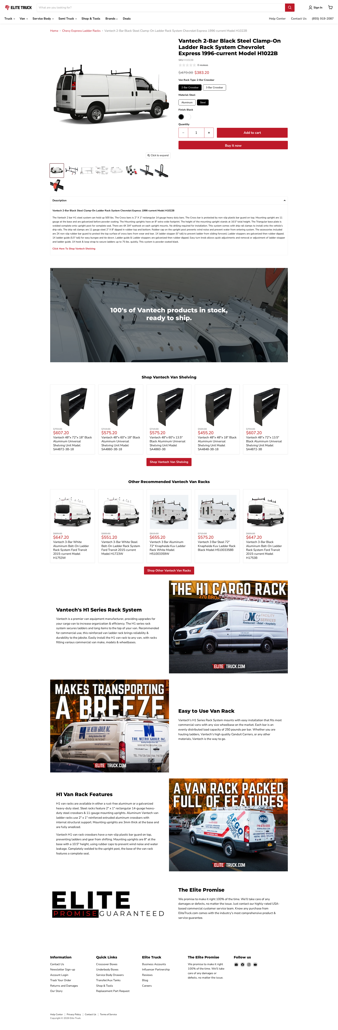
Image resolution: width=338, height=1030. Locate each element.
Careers (147, 986)
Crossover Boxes (106, 964)
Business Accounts (154, 964)
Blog (145, 980)
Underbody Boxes (107, 969)
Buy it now (233, 145)
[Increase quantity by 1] (209, 133)
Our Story (56, 991)
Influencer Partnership (156, 969)
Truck (8, 19)
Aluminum (187, 102)
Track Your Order (60, 980)
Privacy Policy (74, 1014)
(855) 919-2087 (323, 19)
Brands (110, 19)
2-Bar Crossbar (190, 87)
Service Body (42, 19)
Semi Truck (66, 19)
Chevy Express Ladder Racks (81, 31)
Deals (127, 19)
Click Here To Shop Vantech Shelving (73, 248)
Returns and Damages (64, 986)
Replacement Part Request (113, 991)
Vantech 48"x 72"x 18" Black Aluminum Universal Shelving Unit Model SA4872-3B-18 (72, 443)
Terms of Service (108, 1014)
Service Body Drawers (110, 975)
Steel (203, 102)
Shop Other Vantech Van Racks (169, 571)
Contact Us (298, 19)
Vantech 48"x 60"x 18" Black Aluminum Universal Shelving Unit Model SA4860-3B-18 (120, 443)
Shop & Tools (91, 19)
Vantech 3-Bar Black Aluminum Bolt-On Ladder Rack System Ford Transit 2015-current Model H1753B (264, 550)
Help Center (277, 19)
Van (23, 19)
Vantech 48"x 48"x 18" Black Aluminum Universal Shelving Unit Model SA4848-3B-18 (217, 443)
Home (54, 31)
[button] (169, 200)
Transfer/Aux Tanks (108, 980)
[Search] (290, 8)
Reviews (147, 975)
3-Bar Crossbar (214, 87)
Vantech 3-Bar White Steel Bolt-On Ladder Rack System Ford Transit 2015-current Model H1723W (120, 548)
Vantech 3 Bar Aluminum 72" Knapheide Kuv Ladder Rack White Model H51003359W (168, 548)
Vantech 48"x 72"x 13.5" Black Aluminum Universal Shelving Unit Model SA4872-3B (264, 443)
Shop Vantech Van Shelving (169, 462)
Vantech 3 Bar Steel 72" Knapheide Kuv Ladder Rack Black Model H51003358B (217, 546)
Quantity (184, 124)
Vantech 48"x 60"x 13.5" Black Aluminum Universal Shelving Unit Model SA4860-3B (167, 443)
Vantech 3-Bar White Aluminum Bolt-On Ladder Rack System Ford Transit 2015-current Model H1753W (71, 550)
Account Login (59, 975)
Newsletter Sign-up (62, 969)
